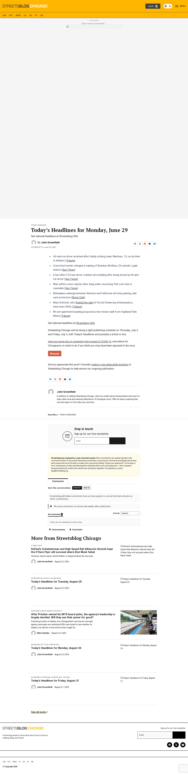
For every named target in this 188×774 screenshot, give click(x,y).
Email (78, 441)
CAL (41, 15)
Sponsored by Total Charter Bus (45, 644)
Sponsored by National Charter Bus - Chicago (50, 677)
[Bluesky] (182, 744)
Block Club (78, 297)
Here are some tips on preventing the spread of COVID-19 (79, 341)
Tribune (70, 260)
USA (4, 15)
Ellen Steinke (43, 633)
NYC (11, 15)
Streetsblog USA (85, 323)
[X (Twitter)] (176, 744)
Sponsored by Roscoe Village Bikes (46, 578)
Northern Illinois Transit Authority (46, 611)
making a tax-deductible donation (109, 364)
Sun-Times (68, 269)
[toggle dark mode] (167, 6)
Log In (151, 6)
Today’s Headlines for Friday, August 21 (55, 680)
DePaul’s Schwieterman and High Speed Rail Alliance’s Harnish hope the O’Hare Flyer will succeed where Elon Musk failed (72, 550)
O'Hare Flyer (36, 545)
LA (25, 15)
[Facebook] (169, 744)
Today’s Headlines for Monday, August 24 (56, 648)
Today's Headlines (38, 225)
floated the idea (84, 302)
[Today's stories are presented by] (94, 121)
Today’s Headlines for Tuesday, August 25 (56, 581)
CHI (30, 15)
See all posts (38, 712)
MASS (18, 15)
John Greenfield (50, 242)
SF (36, 15)
